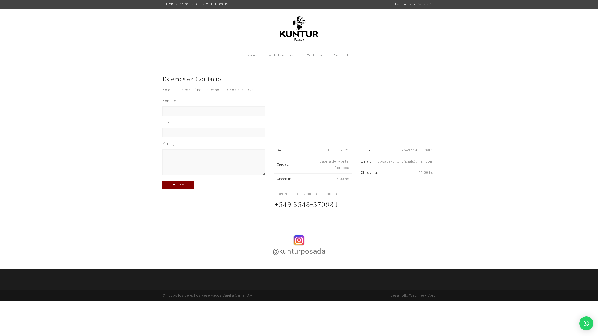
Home (252, 55)
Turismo (314, 55)
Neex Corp (427, 295)
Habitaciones (282, 55)
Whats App (427, 4)
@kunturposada (299, 251)
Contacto (342, 55)
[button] (586, 323)
